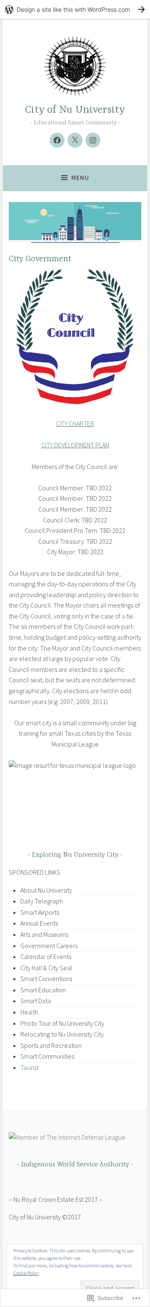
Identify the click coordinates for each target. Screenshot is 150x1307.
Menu (80, 178)
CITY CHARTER (75, 423)
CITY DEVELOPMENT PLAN (75, 445)
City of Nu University (75, 110)
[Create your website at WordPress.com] (75, 9)
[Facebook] (57, 140)
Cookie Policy (26, 1273)
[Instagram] (93, 140)
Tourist (29, 1067)
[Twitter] (75, 140)
